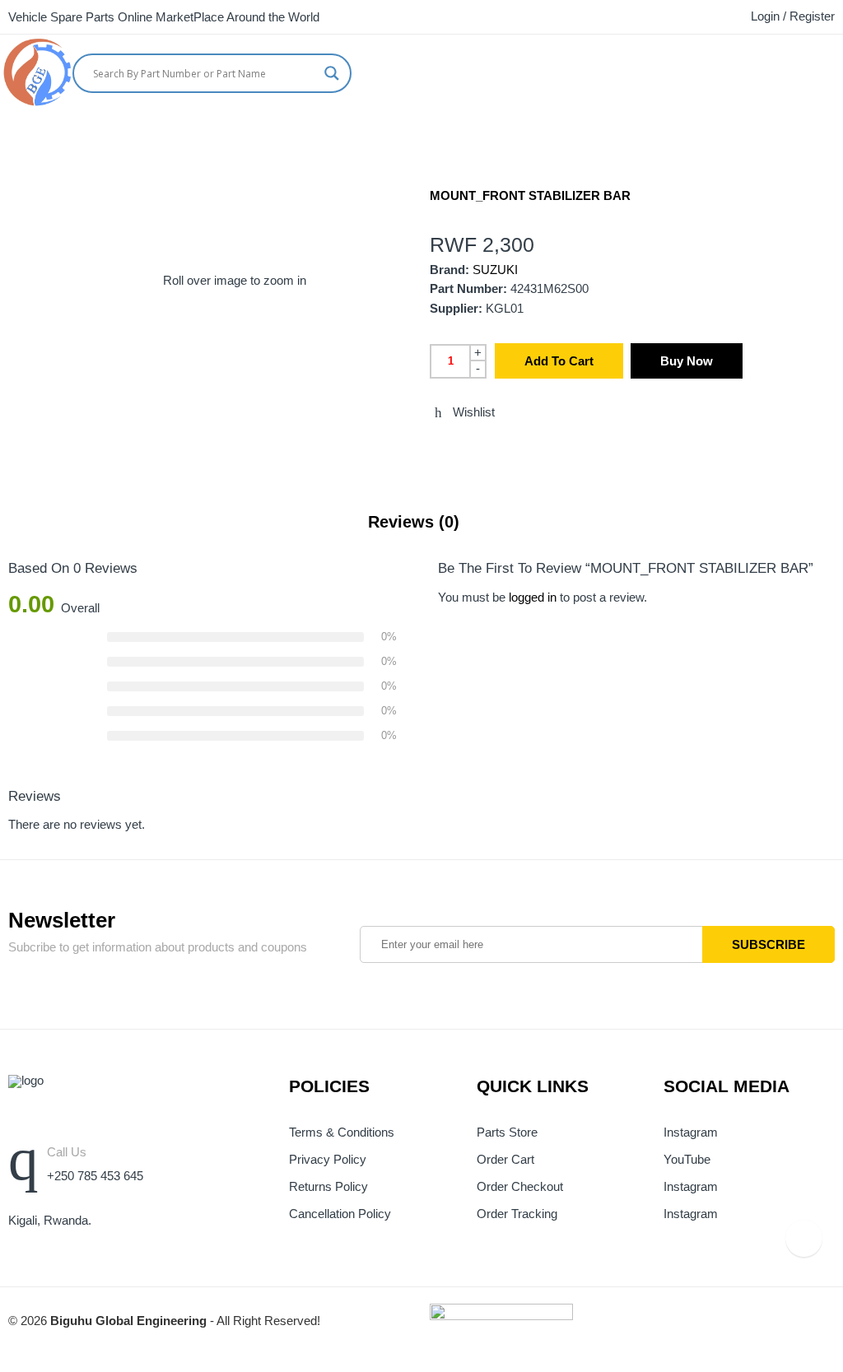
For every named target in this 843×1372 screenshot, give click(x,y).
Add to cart (559, 361)
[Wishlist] (837, 69)
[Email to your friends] (496, 447)
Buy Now (686, 361)
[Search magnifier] (331, 73)
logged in (533, 597)
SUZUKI (495, 270)
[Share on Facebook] (465, 447)
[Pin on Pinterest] (526, 447)
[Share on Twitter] (435, 447)
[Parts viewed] (803, 1238)
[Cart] (805, 69)
